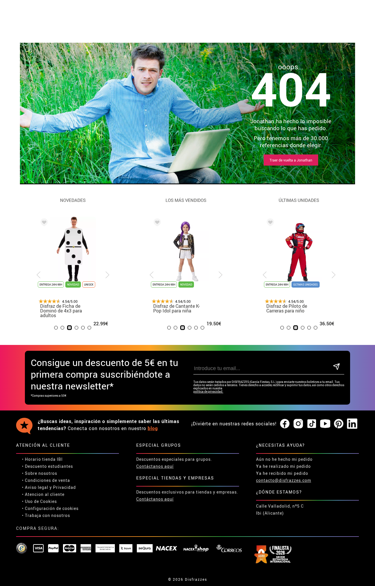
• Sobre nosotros (39, 473)
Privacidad (64, 487)
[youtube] (325, 424)
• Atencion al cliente (43, 494)
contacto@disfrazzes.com (283, 480)
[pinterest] (339, 424)
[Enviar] (336, 367)
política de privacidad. (208, 391)
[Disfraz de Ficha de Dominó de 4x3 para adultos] (43, 223)
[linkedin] (352, 424)
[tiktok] (312, 424)
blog (153, 428)
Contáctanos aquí (155, 466)
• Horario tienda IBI (42, 459)
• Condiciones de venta (46, 480)
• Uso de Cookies (39, 501)
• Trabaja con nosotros (46, 515)
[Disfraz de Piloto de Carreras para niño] (269, 223)
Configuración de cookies (52, 508)
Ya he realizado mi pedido (283, 466)
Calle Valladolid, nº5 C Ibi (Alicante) (280, 509)
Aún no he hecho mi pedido (284, 459)
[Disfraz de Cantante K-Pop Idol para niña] (156, 223)
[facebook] (285, 424)
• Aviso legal (35, 487)
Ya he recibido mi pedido (282, 473)
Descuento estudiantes (49, 466)
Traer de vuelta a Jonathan (291, 160)
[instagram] (298, 424)
